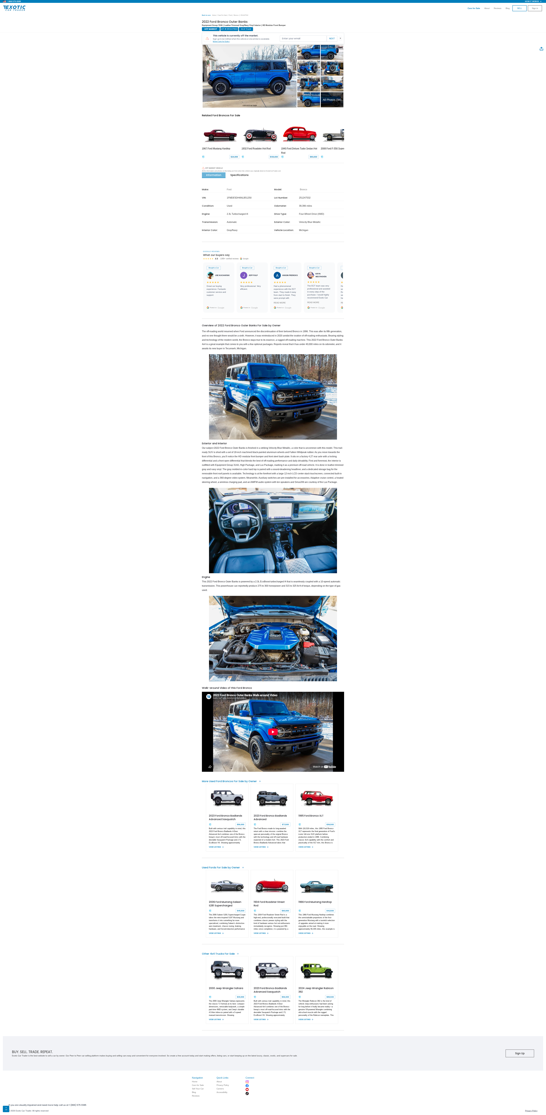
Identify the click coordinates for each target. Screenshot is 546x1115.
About (487, 8)
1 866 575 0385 (14, 1)
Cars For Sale (222, 15)
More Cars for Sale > (221, 41)
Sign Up (520, 1053)
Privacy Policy (531, 1111)
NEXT (332, 38)
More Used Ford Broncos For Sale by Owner (229, 781)
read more (280, 303)
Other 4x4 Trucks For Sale (218, 953)
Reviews (497, 8)
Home (214, 15)
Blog (508, 8)
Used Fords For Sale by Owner (221, 867)
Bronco (236, 15)
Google (221, 308)
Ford (230, 15)
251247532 (244, 15)
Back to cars (206, 15)
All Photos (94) (332, 99)
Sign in (535, 8)
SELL (519, 8)
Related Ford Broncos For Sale (221, 115)
